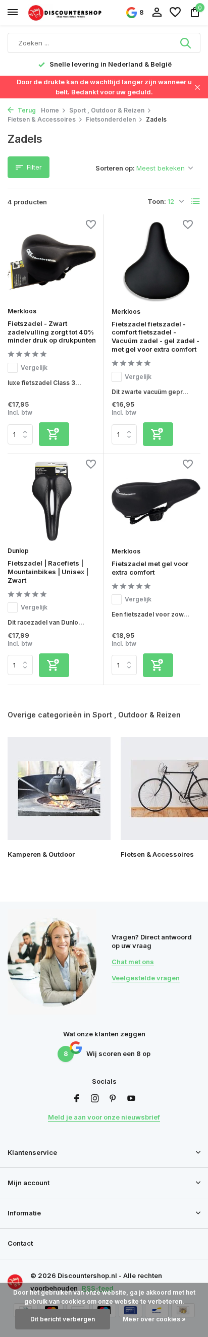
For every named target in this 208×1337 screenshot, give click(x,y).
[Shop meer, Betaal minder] (65, 12)
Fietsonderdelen (111, 119)
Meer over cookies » (154, 1319)
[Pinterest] (113, 1099)
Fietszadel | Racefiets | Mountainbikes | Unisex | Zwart (48, 571)
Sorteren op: (115, 168)
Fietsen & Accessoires (42, 119)
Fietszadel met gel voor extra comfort (150, 568)
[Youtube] (131, 1099)
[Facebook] (77, 1099)
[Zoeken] (186, 43)
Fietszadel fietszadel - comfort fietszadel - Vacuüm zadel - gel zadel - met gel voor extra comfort (155, 337)
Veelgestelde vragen (146, 978)
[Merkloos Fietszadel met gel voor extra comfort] (156, 501)
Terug (26, 110)
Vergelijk (34, 367)
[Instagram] (95, 1099)
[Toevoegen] (54, 434)
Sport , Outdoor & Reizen (106, 110)
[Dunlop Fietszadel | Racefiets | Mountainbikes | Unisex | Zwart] (52, 501)
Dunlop (18, 550)
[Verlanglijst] (175, 13)
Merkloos (22, 311)
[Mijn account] (157, 12)
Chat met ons (133, 962)
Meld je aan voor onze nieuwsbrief (104, 1117)
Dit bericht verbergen (62, 1319)
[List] (195, 201)
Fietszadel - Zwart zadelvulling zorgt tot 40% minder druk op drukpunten (52, 332)
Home (50, 110)
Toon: (156, 201)
